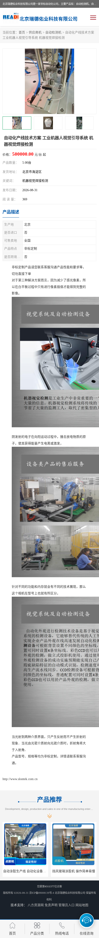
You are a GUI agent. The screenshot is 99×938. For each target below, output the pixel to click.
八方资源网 (36, 905)
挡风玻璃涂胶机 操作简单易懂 (73, 871)
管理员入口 (66, 905)
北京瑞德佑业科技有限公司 (70, 892)
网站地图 (82, 905)
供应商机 (35, 32)
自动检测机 (53, 32)
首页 (22, 32)
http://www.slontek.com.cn (20, 779)
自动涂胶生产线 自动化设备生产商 (27, 871)
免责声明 (51, 905)
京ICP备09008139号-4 (41, 892)
